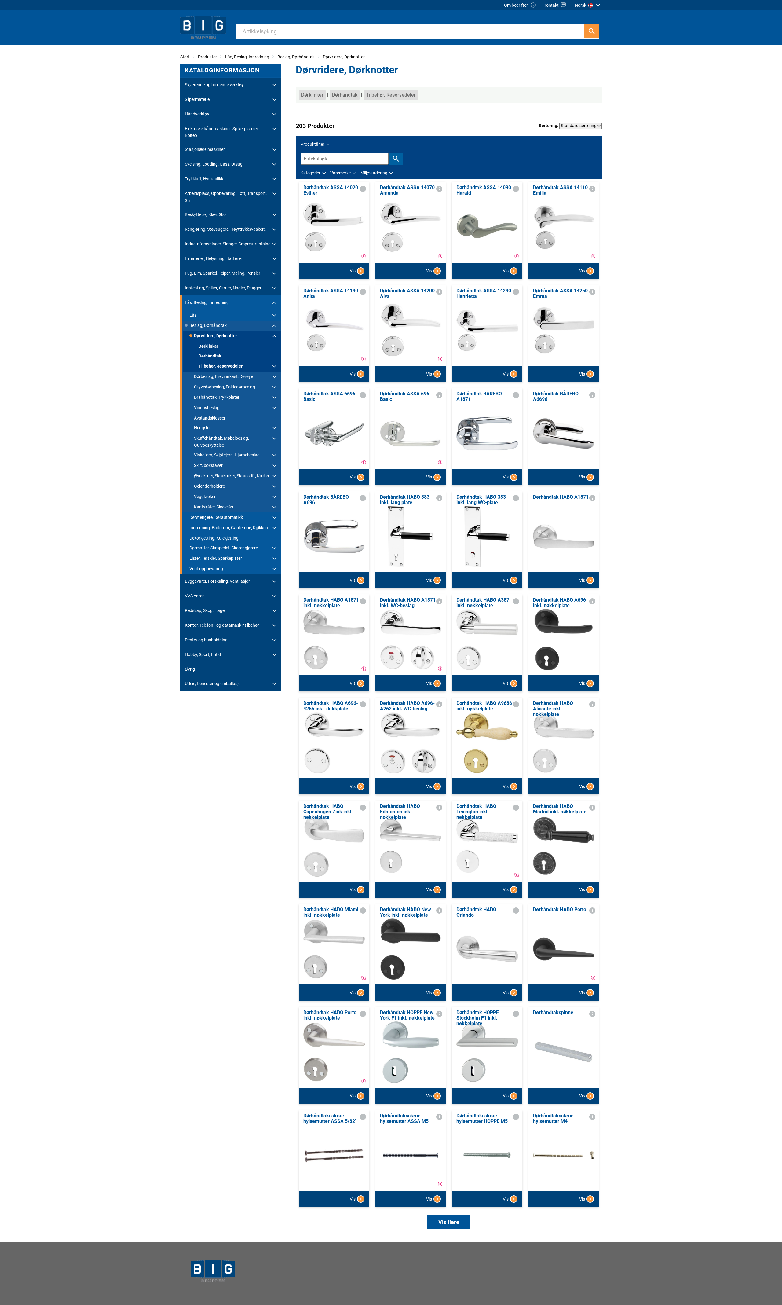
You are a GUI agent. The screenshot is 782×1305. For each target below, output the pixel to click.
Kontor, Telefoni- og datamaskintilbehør (222, 625)
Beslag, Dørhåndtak (296, 56)
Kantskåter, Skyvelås (213, 506)
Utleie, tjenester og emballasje (212, 683)
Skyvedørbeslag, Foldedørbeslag (224, 386)
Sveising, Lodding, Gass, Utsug (214, 164)
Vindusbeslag (207, 407)
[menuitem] (588, 5)
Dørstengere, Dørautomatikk (216, 517)
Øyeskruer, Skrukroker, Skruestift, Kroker (231, 475)
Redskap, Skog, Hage (205, 610)
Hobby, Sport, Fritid (203, 654)
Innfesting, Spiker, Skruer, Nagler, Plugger (223, 287)
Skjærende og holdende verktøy (214, 84)
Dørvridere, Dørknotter (344, 56)
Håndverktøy (197, 114)
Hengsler (202, 427)
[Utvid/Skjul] (274, 85)
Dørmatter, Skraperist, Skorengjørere (223, 547)
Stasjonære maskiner (205, 149)
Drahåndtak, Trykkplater (216, 397)
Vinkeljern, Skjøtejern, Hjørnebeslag (227, 455)
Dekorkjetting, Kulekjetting (214, 538)
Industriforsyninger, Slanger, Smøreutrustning (228, 243)
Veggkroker (205, 496)
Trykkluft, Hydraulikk (204, 178)
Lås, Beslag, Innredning (247, 56)
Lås (192, 315)
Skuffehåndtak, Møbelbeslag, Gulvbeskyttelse (221, 441)
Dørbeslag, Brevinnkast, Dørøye (223, 376)
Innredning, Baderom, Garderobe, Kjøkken (228, 527)
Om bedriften (516, 5)
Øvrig (190, 669)
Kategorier (310, 172)
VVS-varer (194, 595)
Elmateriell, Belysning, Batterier (214, 258)
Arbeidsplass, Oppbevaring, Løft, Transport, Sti (226, 197)
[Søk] (591, 31)
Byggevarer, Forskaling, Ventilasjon (218, 581)
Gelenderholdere (209, 486)
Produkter (207, 56)
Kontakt (551, 5)
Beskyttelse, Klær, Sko (205, 214)
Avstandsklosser (209, 418)
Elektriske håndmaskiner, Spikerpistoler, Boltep (222, 132)
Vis (353, 270)
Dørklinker (208, 346)
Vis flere (448, 1222)
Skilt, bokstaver (208, 465)
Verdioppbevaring (206, 568)
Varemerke (340, 172)
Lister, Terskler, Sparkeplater (215, 558)
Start (185, 56)
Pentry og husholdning (206, 639)
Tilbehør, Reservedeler (221, 366)
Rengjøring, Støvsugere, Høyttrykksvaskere (225, 229)
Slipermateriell (198, 99)
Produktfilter (312, 144)
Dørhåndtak (210, 356)
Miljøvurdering (373, 172)
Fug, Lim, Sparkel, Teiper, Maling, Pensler (222, 273)
